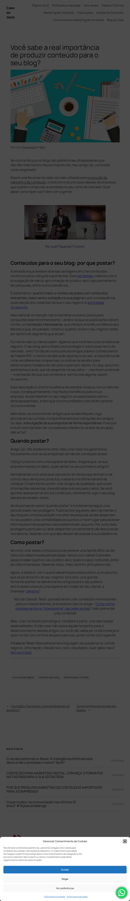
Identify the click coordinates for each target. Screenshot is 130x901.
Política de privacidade (54, 896)
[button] (125, 841)
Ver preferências (65, 888)
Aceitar (65, 869)
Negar (65, 878)
